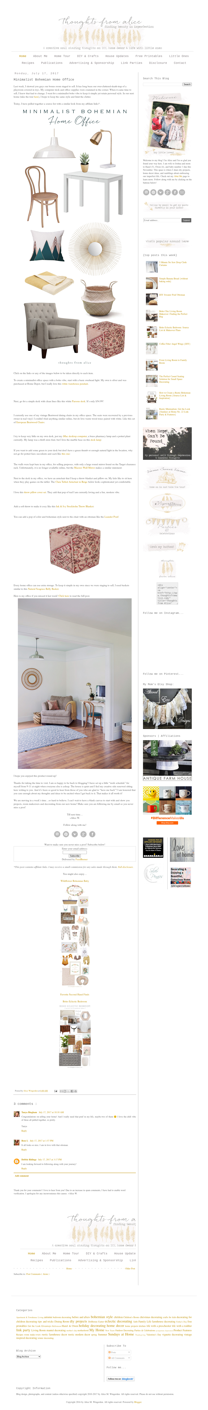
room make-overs (33, 1334)
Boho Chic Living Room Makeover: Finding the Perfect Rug (173, 314)
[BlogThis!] (64, 1091)
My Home (97, 1329)
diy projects (79, 1321)
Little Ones (179, 56)
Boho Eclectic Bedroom (75, 1001)
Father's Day (182, 1321)
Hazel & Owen (70, 1326)
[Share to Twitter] (68, 1091)
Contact (180, 63)
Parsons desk (78, 401)
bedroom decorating (62, 1317)
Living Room (38, 1330)
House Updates (117, 56)
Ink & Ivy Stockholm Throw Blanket (74, 506)
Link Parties (131, 63)
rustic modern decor (79, 1334)
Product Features (183, 1330)
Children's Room (131, 1317)
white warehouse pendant (75, 383)
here (36, 96)
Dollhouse (93, 1321)
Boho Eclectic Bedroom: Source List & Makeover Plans (174, 329)
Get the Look (34, 1325)
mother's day (72, 1330)
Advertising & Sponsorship (91, 63)
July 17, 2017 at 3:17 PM (50, 1159)
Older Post (130, 1268)
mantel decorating (56, 1330)
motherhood (83, 1330)
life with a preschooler (159, 1326)
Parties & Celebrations (145, 1330)
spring (94, 1334)
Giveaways (46, 1325)
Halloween (57, 1326)
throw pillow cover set (35, 492)
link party (23, 1329)
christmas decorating (151, 1317)
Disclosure (158, 63)
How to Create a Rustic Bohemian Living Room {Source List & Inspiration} (174, 395)
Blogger (137, 1402)
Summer (103, 1334)
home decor (116, 1325)
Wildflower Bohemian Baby (75, 880)
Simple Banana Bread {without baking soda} (173, 280)
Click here (64, 595)
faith (135, 1321)
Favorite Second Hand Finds (74, 994)
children (119, 1317)
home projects (132, 1325)
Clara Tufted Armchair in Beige (71, 481)
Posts (113, 1352)
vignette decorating (173, 1334)
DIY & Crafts (88, 56)
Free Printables (149, 56)
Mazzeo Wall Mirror (84, 467)
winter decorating (46, 1338)
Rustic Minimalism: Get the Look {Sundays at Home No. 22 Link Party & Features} (174, 411)
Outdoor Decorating (124, 1330)
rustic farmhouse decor (55, 1334)
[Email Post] (55, 1090)
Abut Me (178, 176)
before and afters (81, 1317)
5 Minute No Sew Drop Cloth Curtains (173, 264)
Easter (101, 1321)
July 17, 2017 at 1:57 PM (41, 1140)
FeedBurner (82, 859)
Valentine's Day (154, 1334)
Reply (24, 1130)
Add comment (22, 1175)
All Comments (117, 1357)
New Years (110, 1330)
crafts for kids (170, 1317)
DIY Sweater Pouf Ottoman (172, 294)
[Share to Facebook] (72, 1091)
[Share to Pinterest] (75, 1091)
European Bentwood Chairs (30, 422)
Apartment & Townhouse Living (30, 1317)
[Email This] (61, 1091)
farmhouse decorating (164, 1321)
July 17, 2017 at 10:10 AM (51, 1112)
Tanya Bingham (29, 1112)
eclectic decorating (119, 1321)
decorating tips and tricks (40, 1321)
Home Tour (62, 56)
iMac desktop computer (75, 436)
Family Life (145, 1321)
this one (66, 453)
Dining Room (62, 1321)
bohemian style (102, 1316)
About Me (40, 56)
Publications (52, 63)
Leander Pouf (111, 516)
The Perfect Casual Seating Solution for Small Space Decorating (171, 379)
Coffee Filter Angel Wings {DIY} (174, 343)
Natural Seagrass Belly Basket (43, 588)
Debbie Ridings (28, 1159)
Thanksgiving (140, 1334)
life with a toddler (182, 1326)
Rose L (24, 1140)
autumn (48, 1317)
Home (22, 56)
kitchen (142, 1325)
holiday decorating (93, 1325)
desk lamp (96, 439)
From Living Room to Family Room (173, 361)
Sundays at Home (121, 1334)
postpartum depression (165, 1330)
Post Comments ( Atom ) (37, 1274)
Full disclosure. (126, 866)
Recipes (28, 63)
